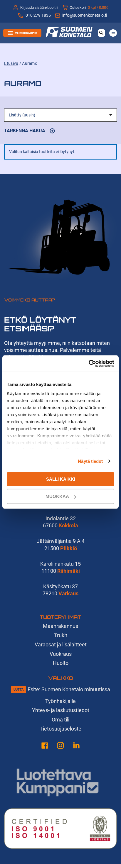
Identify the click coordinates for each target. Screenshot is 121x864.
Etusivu (11, 63)
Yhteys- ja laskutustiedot (60, 710)
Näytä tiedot (90, 461)
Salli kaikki (60, 478)
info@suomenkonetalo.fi (84, 15)
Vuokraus (61, 654)
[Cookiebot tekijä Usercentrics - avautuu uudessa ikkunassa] (88, 363)
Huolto (60, 663)
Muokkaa (57, 496)
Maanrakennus (60, 626)
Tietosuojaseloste (60, 729)
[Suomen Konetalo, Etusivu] (69, 35)
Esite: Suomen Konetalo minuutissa (69, 689)
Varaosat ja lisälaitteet (61, 644)
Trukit (60, 635)
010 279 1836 (38, 15)
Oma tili (60, 719)
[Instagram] (60, 746)
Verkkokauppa (26, 33)
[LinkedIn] (76, 746)
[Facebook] (44, 746)
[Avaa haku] (101, 33)
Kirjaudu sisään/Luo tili (39, 7)
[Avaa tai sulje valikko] (113, 33)
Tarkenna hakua (29, 132)
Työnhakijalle (60, 701)
